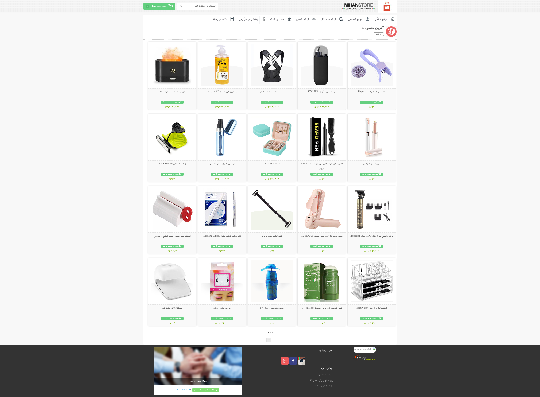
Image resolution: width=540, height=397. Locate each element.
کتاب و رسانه (220, 19)
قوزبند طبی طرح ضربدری (272, 92)
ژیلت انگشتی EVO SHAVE (172, 164)
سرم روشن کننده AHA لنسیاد (222, 92)
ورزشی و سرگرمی (248, 19)
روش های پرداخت (324, 386)
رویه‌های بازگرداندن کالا (321, 380)
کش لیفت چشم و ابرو (272, 236)
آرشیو (379, 34)
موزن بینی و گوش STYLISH (322, 92)
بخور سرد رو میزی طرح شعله (172, 92)
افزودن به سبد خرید (371, 102)
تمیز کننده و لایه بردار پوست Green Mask (322, 308)
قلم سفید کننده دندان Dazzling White (222, 236)
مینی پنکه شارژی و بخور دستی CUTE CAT (322, 236)
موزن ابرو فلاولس (371, 164)
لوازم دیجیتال (328, 19)
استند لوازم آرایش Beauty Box (371, 308)
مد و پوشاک (277, 19)
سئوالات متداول (325, 375)
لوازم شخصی (355, 19)
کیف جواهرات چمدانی (272, 164)
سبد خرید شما (159, 6)
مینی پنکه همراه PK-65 (272, 308)
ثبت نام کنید (183, 390)
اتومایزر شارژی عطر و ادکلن (222, 164)
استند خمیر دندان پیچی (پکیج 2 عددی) (172, 236)
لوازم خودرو (302, 19)
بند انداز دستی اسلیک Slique (372, 92)
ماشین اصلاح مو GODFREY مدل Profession (371, 236)
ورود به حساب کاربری (205, 390)
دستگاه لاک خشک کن (172, 308)
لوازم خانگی (380, 19)
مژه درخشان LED (222, 308)
